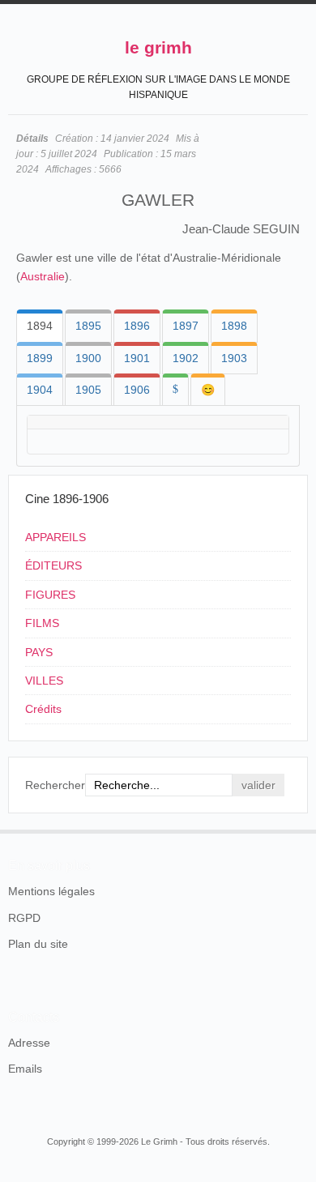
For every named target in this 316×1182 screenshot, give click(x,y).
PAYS (39, 652)
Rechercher (55, 785)
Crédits (43, 708)
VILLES (44, 680)
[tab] (39, 325)
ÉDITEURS (53, 565)
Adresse (29, 1042)
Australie (42, 276)
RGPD (24, 917)
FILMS (42, 623)
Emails (25, 1068)
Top (298, 829)
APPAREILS (55, 537)
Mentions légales (51, 891)
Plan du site (38, 943)
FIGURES (50, 594)
